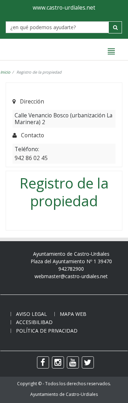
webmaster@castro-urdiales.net (71, 276)
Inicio (5, 72)
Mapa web (73, 314)
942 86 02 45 (31, 157)
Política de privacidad (47, 330)
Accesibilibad (34, 322)
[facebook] (43, 362)
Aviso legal (31, 314)
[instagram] (58, 362)
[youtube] (73, 362)
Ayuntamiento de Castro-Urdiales (64, 394)
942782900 (71, 268)
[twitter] (88, 362)
